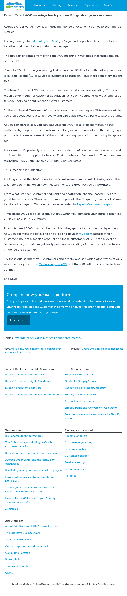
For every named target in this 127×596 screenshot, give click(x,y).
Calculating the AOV (53, 264)
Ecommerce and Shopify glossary (85, 387)
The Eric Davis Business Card (22, 532)
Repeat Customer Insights (94, 204)
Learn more (19, 320)
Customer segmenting (78, 442)
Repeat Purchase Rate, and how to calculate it (33, 453)
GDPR (9, 572)
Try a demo (91, 5)
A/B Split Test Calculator (79, 401)
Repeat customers (76, 435)
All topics (70, 475)
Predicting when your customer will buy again (33, 470)
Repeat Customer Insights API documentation (33, 394)
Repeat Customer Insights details (25, 374)
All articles (11, 508)
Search (108, 5)
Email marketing (75, 462)
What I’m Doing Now (18, 539)
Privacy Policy (13, 559)
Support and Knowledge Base (23, 387)
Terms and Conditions (18, 566)
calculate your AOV (44, 41)
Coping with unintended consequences (102, 349)
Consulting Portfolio (17, 552)
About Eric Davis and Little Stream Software (31, 526)
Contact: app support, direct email (26, 546)
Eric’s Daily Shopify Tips (79, 374)
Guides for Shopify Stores (80, 381)
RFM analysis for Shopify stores (24, 435)
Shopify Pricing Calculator (81, 394)
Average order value (28, 338)
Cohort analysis (74, 469)
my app (84, 233)
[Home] (14, 5)
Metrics (48, 338)
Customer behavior (77, 455)
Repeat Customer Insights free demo (28, 381)
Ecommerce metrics (68, 338)
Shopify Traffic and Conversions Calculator (91, 407)
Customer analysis (76, 449)
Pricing (57, 5)
